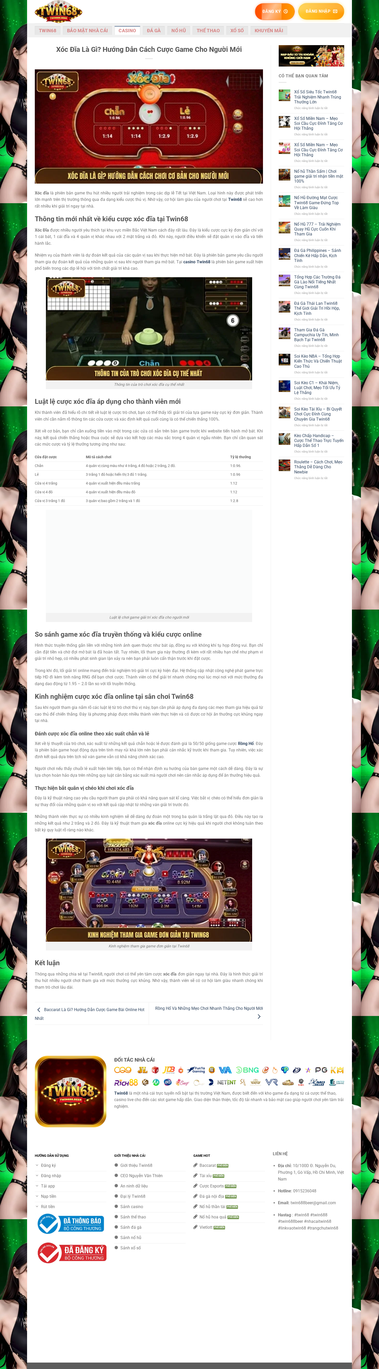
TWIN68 (47, 30)
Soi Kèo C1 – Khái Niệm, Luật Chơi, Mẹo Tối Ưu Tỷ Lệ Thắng (317, 387)
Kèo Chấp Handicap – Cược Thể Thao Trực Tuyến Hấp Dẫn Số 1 (319, 440)
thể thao (208, 30)
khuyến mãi (269, 30)
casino (127, 30)
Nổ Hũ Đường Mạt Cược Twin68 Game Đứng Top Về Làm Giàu (316, 202)
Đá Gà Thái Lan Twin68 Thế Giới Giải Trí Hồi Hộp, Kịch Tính (317, 308)
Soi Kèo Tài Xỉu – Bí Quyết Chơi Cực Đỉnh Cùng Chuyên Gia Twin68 (318, 414)
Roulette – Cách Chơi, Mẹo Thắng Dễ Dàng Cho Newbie (318, 467)
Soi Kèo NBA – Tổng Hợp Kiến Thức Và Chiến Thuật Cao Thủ (318, 361)
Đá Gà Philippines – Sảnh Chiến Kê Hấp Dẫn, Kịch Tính (317, 255)
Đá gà (154, 30)
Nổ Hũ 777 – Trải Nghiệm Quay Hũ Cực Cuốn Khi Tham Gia (317, 229)
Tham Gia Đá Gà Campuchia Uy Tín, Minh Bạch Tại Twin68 (316, 334)
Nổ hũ (178, 30)
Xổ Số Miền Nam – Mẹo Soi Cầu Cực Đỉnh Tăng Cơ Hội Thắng (318, 123)
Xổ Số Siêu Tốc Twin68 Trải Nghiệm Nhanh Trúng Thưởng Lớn (317, 96)
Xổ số (237, 30)
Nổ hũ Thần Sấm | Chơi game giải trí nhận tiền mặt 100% (318, 176)
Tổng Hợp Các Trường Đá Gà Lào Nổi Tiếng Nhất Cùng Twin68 (317, 282)
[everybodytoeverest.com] (60, 11)
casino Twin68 (196, 261)
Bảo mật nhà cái (87, 30)
